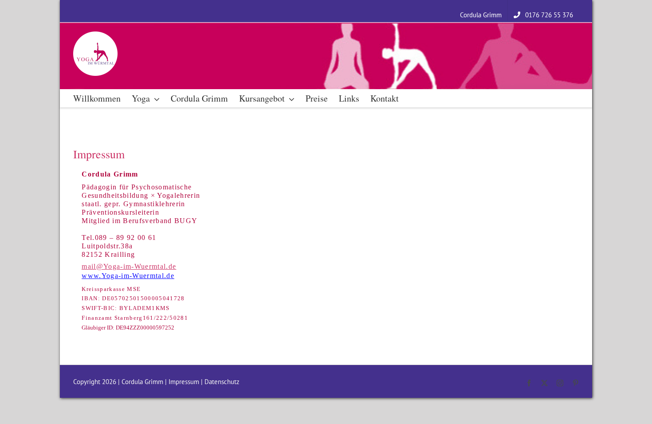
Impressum (184, 381)
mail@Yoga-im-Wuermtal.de (129, 266)
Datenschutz (222, 381)
